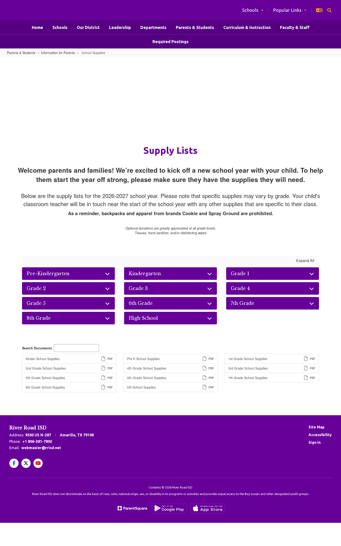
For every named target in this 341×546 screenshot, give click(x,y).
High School (143, 318)
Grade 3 (138, 288)
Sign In (315, 442)
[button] (253, 10)
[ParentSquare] (132, 508)
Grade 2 (36, 288)
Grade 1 (240, 273)
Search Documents (37, 348)
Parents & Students (21, 52)
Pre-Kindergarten (48, 273)
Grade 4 (240, 288)
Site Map (317, 427)
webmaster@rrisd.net (41, 448)
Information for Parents (58, 52)
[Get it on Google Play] (169, 508)
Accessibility (320, 435)
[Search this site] (329, 10)
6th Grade (141, 303)
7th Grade (242, 303)
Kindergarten (145, 273)
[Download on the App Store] (207, 508)
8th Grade (39, 318)
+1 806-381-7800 (37, 441)
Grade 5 (36, 303)
